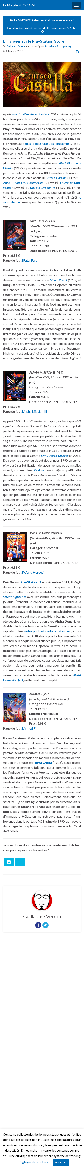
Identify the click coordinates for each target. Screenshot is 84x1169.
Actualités (50, 46)
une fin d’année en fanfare (30, 114)
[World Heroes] (33, 572)
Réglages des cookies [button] (33, 1162)
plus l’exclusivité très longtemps (47, 143)
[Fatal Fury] (30, 260)
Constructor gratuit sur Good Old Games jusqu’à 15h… (42, 28)
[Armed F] (29, 728)
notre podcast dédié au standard (47, 631)
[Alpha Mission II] (34, 411)
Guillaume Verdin (16, 46)
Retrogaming (64, 46)
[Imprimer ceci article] (77, 51)
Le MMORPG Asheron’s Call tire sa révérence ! (44, 20)
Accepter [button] (60, 1162)
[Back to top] (75, 1160)
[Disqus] (42, 992)
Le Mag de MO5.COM (19, 5)
